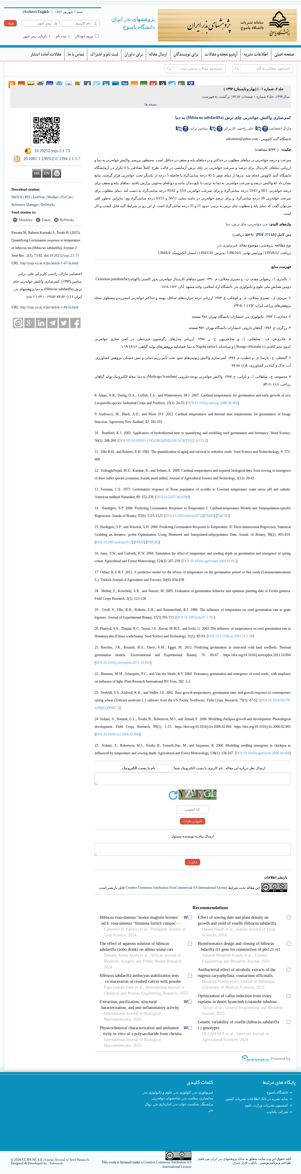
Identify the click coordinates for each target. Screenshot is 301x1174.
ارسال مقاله (158, 54)
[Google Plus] (29, 323)
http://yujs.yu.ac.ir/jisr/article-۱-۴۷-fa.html (49, 307)
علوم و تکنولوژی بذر (157, 1092)
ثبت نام (61, 36)
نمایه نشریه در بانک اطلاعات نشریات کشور (256, 1099)
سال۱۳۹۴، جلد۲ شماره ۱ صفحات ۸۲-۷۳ (261, 97)
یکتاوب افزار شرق (245, 1162)
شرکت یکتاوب (277, 1112)
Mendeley (26, 220)
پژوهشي (266, 245)
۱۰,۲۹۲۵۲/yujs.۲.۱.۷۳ (41, 297)
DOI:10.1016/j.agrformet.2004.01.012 (209, 561)
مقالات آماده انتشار (45, 54)
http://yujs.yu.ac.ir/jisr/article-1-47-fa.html (49, 263)
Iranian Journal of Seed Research (66, 1159)
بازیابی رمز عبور (35, 36)
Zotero (46, 220)
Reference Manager (25, 205)
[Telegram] (52, 323)
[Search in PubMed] (258, 130)
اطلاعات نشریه (256, 54)
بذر (265, 224)
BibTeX (16, 197)
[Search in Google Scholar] (265, 130)
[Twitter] (64, 323)
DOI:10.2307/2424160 (172, 497)
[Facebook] (75, 323)
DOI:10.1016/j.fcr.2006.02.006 (117, 734)
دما (228, 224)
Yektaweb (56, 1163)
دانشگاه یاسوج (277, 1092)
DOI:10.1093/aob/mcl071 (183, 516)
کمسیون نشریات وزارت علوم (266, 1105)
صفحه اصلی (284, 54)
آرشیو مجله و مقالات (221, 54)
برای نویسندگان (185, 54)
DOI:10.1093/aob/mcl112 (114, 542)
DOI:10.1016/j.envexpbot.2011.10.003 (123, 663)
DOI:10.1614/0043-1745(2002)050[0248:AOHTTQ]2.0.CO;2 (162, 441)
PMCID (222, 516)
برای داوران (133, 54)
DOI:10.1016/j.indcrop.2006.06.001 (212, 403)
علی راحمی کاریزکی (238, 128)
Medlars (53, 197)
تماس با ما (76, 54)
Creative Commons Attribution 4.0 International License (167, 1164)
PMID (209, 516)
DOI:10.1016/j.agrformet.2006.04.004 (263, 753)
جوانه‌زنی (254, 224)
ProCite (66, 197)
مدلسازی (206, 1098)
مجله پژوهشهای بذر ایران (227, 1158)
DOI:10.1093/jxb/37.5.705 (195, 617)
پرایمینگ (207, 1104)
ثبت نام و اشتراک (104, 54)
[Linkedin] (41, 323)
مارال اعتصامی (280, 128)
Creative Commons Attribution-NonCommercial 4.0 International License (176, 888)
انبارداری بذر (162, 1104)
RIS (27, 197)
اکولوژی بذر (182, 1092)
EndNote (39, 197)
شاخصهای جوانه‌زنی (166, 1098)
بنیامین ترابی (198, 128)
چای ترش (239, 224)
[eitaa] (18, 323)
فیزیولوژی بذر (227, 245)
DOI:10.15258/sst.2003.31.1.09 (230, 636)
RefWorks (48, 205)
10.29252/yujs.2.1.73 (64, 255)
